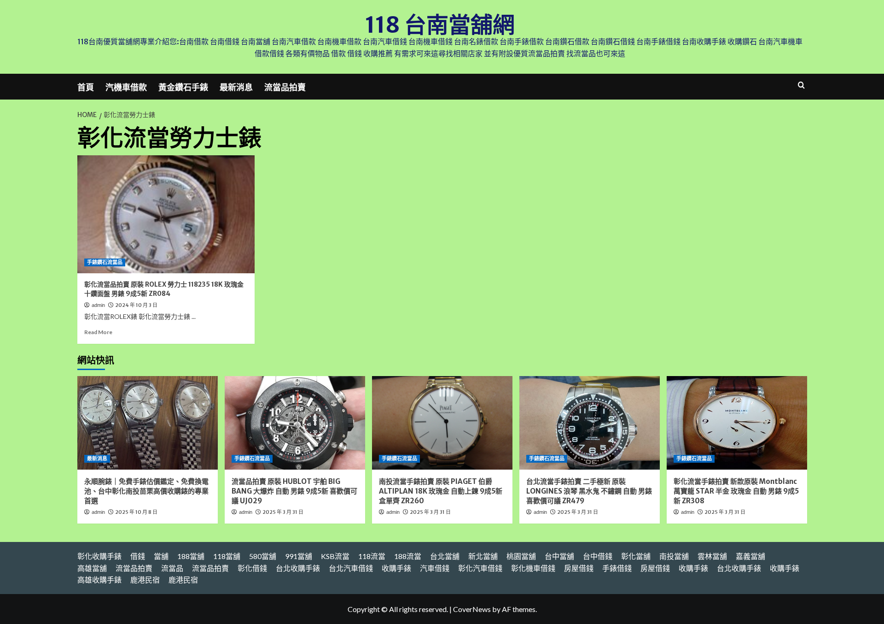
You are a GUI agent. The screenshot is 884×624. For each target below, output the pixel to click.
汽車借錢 (434, 568)
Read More (98, 332)
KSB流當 (335, 556)
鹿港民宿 (145, 579)
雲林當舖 (712, 556)
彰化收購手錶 (99, 556)
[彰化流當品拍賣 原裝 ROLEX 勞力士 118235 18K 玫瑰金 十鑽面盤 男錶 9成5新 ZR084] (166, 214)
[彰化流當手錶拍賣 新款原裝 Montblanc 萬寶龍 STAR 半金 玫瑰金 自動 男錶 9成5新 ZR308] (737, 423)
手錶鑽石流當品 (104, 262)
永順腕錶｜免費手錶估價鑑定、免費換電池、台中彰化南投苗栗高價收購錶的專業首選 (146, 491)
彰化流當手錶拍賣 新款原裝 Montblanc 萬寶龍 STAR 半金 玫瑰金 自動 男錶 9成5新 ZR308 (736, 491)
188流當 (407, 556)
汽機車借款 (126, 87)
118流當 (371, 556)
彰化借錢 (252, 568)
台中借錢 (597, 556)
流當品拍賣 (285, 87)
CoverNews (472, 609)
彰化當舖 (636, 556)
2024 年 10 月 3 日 (136, 305)
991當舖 (298, 556)
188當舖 (190, 556)
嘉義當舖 (750, 556)
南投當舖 (674, 556)
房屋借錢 (578, 568)
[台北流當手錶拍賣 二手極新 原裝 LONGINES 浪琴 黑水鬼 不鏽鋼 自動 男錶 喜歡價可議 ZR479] (589, 423)
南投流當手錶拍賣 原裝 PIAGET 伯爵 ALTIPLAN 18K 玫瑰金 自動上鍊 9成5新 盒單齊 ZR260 (440, 491)
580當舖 (262, 556)
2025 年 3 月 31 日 (282, 512)
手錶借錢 (617, 568)
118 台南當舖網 (440, 25)
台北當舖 (444, 556)
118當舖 (226, 556)
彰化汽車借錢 (480, 568)
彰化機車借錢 (533, 568)
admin (98, 305)
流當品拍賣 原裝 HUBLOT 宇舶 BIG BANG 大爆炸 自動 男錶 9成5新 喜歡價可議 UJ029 (294, 491)
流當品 (172, 568)
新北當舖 (483, 556)
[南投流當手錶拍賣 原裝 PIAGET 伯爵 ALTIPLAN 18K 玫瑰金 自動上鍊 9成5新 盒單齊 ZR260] (442, 423)
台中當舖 (559, 556)
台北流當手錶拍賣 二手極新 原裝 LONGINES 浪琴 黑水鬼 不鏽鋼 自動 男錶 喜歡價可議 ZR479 (589, 491)
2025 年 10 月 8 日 (136, 512)
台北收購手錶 (298, 568)
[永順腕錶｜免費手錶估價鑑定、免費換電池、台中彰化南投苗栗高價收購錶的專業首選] (147, 423)
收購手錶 (396, 568)
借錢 (137, 556)
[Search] (801, 85)
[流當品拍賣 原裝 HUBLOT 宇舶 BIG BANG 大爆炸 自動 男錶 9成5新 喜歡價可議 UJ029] (295, 423)
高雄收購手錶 (99, 579)
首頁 (85, 87)
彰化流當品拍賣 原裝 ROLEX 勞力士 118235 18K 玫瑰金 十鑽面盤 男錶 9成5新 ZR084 (164, 289)
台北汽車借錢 (351, 568)
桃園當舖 (521, 556)
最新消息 (236, 87)
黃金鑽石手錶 (183, 87)
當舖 (161, 556)
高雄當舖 (92, 568)
